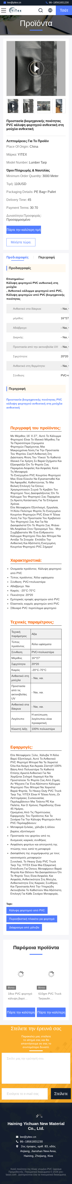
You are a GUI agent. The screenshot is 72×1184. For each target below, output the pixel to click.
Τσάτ (64, 10)
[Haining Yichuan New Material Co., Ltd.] (17, 10)
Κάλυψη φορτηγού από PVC (27, 910)
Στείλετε (61, 1094)
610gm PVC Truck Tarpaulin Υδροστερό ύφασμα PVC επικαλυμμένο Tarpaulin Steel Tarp (20, 996)
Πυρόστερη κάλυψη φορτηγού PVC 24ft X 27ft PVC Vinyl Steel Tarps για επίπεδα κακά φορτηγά (50, 996)
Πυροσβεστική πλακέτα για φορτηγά (31, 918)
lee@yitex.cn (14, 2)
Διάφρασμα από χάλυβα (24, 927)
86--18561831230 (58, 2)
